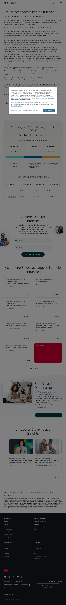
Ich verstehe (48, 110)
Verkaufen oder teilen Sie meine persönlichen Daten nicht (24, 110)
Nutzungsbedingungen (38, 102)
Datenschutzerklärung (16, 105)
